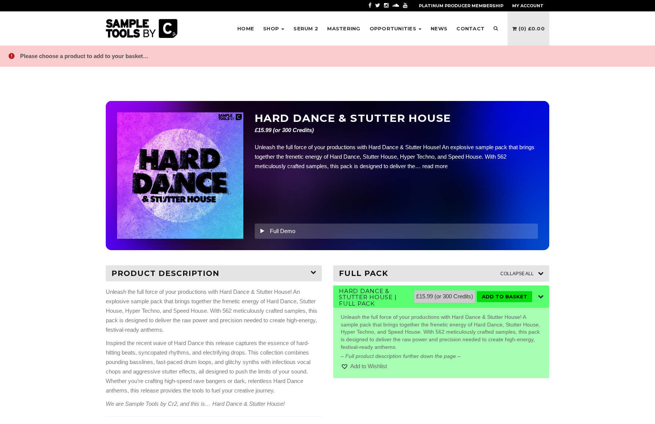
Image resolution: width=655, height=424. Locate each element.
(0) (531, 28)
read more (435, 166)
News (439, 28)
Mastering (343, 28)
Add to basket (504, 296)
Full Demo (282, 231)
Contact (470, 28)
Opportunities (394, 28)
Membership (461, 5)
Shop (271, 28)
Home (245, 28)
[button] (364, 366)
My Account (528, 5)
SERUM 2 (305, 28)
